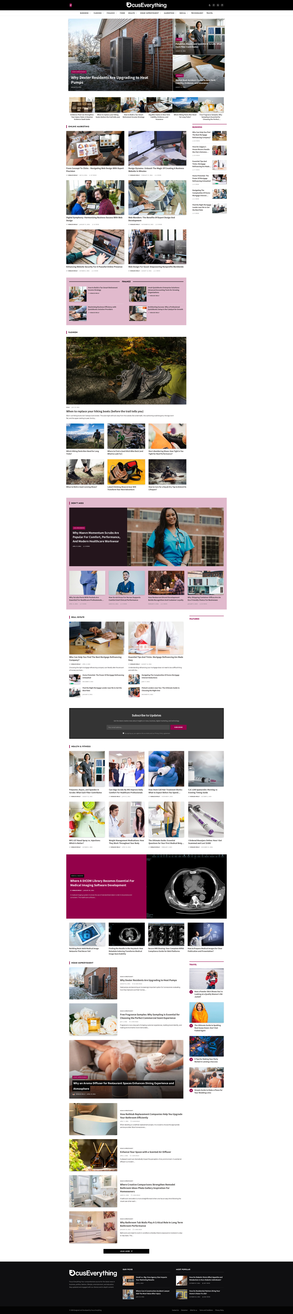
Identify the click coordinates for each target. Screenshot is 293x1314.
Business (84, 13)
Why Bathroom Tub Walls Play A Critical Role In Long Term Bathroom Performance (151, 1224)
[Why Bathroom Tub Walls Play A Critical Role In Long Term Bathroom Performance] (93, 1227)
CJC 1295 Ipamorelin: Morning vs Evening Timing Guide (202, 791)
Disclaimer (184, 1310)
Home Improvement (149, 13)
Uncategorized (79, 528)
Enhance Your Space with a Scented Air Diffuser (145, 1151)
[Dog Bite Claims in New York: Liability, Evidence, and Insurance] (159, 104)
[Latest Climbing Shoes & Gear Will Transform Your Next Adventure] (126, 471)
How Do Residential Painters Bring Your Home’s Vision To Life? (204, 1292)
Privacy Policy (219, 1310)
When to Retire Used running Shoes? (81, 487)
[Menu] (71, 5)
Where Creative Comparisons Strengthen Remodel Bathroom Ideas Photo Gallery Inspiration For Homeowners (147, 1188)
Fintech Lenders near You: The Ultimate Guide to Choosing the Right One (161, 689)
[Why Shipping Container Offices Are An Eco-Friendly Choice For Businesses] (206, 583)
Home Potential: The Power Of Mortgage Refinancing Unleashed (201, 178)
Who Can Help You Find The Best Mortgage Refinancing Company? (201, 135)
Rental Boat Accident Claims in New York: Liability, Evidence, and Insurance (196, 82)
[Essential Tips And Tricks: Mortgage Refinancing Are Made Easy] (219, 165)
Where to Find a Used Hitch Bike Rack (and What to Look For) (125, 452)
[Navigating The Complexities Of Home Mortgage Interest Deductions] (219, 194)
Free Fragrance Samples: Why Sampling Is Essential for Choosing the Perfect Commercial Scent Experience (211, 117)
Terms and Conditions (206, 1310)
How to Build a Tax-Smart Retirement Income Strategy (133, 116)
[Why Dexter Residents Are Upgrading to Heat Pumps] (120, 55)
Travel (209, 13)
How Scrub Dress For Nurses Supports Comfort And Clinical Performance (124, 598)
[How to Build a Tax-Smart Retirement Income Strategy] (133, 104)
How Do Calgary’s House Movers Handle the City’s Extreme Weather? (201, 149)
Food (122, 13)
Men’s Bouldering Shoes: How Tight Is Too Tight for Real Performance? (166, 452)
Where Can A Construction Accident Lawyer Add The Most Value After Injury (153, 1292)
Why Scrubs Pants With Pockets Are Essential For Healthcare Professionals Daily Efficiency (85, 598)
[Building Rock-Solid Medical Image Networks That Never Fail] (87, 934)
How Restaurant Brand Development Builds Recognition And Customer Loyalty (165, 598)
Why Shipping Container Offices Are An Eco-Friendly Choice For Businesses (204, 598)
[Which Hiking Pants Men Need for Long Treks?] (185, 104)
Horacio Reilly (73, 175)
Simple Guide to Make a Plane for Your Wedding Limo (208, 1091)
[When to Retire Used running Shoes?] (85, 471)
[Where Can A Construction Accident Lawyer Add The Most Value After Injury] (128, 1294)
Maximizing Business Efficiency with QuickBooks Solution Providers (102, 308)
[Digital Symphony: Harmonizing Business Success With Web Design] (95, 197)
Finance (111, 13)
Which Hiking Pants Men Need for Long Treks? (185, 116)
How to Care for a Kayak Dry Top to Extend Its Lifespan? (167, 488)
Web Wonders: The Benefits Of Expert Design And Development (151, 219)
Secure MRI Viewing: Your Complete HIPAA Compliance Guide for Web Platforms (166, 949)
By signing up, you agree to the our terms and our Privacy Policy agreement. (147, 733)
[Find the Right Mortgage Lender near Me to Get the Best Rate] (219, 208)
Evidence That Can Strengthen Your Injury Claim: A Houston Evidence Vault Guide (82, 117)
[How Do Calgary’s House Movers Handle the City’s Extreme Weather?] (219, 150)
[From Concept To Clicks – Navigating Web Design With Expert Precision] (95, 148)
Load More (125, 1251)
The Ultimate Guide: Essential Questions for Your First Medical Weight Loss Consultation (166, 842)
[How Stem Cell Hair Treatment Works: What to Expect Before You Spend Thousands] (166, 769)
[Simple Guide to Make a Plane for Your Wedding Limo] (206, 1077)
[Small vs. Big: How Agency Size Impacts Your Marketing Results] (128, 1280)
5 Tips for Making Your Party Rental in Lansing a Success (206, 1060)
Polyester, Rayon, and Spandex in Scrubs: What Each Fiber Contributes (199, 45)
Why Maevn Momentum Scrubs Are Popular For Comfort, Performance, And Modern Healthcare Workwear (96, 537)
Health (131, 13)
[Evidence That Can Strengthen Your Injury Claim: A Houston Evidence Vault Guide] (82, 104)
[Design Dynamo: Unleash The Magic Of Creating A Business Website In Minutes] (157, 148)
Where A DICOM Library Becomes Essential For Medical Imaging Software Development (102, 883)
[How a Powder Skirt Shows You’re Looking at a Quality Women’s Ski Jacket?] (206, 978)
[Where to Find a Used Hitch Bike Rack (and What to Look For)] (126, 436)
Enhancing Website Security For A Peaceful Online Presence (94, 266)
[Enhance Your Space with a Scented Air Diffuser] (93, 1155)
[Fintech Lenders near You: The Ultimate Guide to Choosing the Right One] (134, 692)
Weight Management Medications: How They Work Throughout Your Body (126, 841)
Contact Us (175, 1310)
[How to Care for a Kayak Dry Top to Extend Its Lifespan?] (167, 471)
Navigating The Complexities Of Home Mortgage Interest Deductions (201, 193)
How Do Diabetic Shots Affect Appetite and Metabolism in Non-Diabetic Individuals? (205, 1278)
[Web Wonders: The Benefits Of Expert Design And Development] (157, 197)
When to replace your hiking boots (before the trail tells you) (108, 116)
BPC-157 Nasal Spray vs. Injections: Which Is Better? (84, 841)
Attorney (179, 75)
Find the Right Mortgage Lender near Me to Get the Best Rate (201, 207)
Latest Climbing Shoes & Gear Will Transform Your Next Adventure (121, 488)
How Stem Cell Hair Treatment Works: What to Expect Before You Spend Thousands (165, 791)
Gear (68, 407)
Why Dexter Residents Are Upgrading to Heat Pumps (109, 80)
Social (183, 13)
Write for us (193, 1310)
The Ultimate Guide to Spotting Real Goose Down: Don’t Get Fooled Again (207, 1028)
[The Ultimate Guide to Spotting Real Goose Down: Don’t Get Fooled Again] (206, 1012)
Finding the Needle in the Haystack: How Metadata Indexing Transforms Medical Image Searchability (126, 951)
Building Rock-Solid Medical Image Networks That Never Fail (84, 949)
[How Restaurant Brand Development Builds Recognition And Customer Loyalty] (166, 583)
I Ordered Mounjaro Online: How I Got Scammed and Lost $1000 (205, 841)
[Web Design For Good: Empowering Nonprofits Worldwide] (157, 246)
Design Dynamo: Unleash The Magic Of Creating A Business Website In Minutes (156, 170)
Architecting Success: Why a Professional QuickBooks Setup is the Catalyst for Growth (165, 308)
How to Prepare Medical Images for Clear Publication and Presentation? (205, 949)
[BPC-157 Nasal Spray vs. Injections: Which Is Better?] (87, 819)
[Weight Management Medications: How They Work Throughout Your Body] (127, 819)
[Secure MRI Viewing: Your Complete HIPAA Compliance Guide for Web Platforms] (166, 934)
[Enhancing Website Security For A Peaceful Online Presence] (95, 246)
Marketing (169, 13)
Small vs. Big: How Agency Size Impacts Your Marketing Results (151, 1278)
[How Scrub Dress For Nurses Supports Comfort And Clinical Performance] (127, 583)
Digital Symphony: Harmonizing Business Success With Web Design (94, 219)
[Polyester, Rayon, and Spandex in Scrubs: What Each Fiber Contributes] (199, 37)
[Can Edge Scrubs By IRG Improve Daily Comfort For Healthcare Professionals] (127, 769)
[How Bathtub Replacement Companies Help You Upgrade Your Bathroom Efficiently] (93, 1119)
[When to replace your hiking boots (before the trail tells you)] (108, 104)
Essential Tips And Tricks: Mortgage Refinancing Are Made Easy (200, 164)
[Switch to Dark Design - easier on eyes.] (209, 5)
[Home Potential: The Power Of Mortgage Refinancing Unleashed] (219, 179)
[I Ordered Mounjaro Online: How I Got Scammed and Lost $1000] (206, 819)
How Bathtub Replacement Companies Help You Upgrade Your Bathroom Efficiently (151, 1115)
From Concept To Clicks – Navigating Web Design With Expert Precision (95, 170)
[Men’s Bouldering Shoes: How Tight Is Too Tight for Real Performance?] (167, 436)
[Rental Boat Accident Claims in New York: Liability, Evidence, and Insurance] (199, 73)
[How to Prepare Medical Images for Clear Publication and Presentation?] (206, 934)
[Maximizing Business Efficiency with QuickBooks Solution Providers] (78, 313)
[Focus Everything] (146, 5)
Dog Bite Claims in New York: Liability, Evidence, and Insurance (159, 117)
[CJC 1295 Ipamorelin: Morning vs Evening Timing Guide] (206, 769)
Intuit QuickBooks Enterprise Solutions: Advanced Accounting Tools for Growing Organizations (164, 290)
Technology (197, 13)
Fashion (98, 13)
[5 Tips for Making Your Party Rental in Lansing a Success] (206, 1046)
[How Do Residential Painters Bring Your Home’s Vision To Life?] (181, 1294)
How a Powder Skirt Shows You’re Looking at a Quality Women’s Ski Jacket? (208, 994)
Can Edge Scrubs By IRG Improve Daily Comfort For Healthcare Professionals (126, 791)
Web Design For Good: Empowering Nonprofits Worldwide (156, 266)
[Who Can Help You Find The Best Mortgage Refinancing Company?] (219, 136)
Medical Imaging (77, 876)
